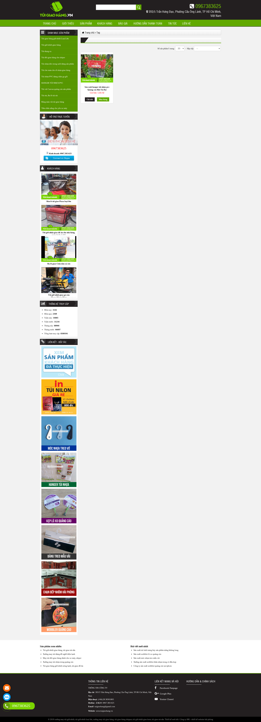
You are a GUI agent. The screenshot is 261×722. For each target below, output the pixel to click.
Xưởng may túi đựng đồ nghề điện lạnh (59, 654)
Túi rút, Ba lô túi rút (49, 95)
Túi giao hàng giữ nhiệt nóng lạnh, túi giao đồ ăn (63, 666)
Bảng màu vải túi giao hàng (52, 102)
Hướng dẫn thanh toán (148, 23)
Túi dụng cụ (46, 51)
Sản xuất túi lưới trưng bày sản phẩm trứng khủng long (156, 650)
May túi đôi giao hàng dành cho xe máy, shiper (62, 658)
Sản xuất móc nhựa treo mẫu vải (147, 658)
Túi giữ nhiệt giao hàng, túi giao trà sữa (59, 650)
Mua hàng (103, 99)
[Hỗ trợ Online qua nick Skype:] (59, 161)
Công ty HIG (185, 719)
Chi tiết (90, 99)
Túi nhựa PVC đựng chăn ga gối (54, 76)
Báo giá (122, 23)
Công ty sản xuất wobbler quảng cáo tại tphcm (153, 666)
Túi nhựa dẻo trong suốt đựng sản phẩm (57, 64)
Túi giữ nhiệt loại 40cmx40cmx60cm (58, 295)
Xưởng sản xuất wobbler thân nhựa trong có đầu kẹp (155, 662)
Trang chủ (49, 23)
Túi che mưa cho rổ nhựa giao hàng (55, 70)
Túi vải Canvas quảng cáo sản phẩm (56, 89)
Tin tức (172, 23)
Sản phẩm (86, 23)
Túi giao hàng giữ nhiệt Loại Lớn (55, 38)
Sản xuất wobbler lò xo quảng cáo (147, 654)
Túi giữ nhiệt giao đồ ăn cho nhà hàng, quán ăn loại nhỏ (58, 202)
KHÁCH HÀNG (104, 23)
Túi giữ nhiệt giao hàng (51, 45)
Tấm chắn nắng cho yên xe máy (54, 108)
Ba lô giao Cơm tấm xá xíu (58, 232)
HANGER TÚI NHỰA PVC (52, 83)
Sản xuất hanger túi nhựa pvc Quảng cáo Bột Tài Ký (97, 88)
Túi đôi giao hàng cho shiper (53, 57)
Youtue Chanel (166, 699)
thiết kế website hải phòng (202, 719)
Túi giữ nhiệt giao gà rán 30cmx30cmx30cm (58, 265)
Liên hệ (186, 23)
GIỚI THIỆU (68, 23)
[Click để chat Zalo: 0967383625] (7, 697)
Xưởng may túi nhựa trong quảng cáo (58, 662)
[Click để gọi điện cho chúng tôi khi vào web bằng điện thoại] (6, 705)
